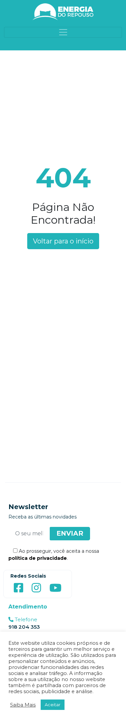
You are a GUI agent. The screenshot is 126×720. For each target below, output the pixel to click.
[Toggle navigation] (63, 32)
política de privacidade (37, 558)
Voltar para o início (63, 241)
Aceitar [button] (52, 704)
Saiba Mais (23, 705)
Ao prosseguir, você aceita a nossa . (53, 554)
